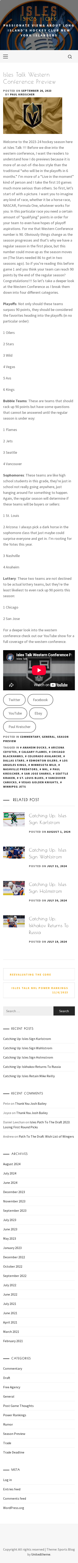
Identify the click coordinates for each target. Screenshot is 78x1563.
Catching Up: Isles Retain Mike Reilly (29, 1076)
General (48, 737)
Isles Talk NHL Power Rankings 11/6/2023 (39, 990)
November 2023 (14, 1201)
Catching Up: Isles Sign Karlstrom (27, 1039)
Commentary (30, 737)
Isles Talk (39, 17)
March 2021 (11, 1332)
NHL (45, 769)
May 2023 (9, 1238)
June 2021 (10, 1313)
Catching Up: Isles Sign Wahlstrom (27, 1048)
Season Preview (14, 1434)
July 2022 (9, 1285)
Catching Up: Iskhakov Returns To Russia (49, 925)
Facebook (40, 699)
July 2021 (9, 1304)
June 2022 (10, 1294)
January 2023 (12, 1248)
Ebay (38, 713)
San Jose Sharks (37, 773)
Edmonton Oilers (43, 760)
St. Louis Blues (32, 778)
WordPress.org (13, 1508)
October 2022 (12, 1266)
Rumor (8, 1424)
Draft (6, 1378)
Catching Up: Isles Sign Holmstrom (28, 1057)
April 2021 (10, 1322)
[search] (70, 56)
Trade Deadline (13, 1452)
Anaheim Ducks (35, 747)
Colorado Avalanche (44, 756)
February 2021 (13, 1341)
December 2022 (14, 1257)
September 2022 (14, 1276)
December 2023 (14, 1192)
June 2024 (10, 1182)
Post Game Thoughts (18, 1406)
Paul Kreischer (22, 94)
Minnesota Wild (43, 765)
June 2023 (10, 1229)
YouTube (15, 713)
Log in (7, 1480)
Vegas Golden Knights (39, 782)
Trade (7, 1443)
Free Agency (11, 1387)
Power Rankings (14, 1415)
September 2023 (14, 1210)
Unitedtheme (40, 1554)
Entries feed (11, 1489)
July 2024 (9, 1173)
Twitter (14, 699)
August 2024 (11, 1164)
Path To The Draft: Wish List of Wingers (46, 1136)
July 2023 (9, 1220)
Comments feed (14, 1498)
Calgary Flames (34, 752)
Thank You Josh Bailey (30, 1103)
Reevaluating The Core (30, 974)
